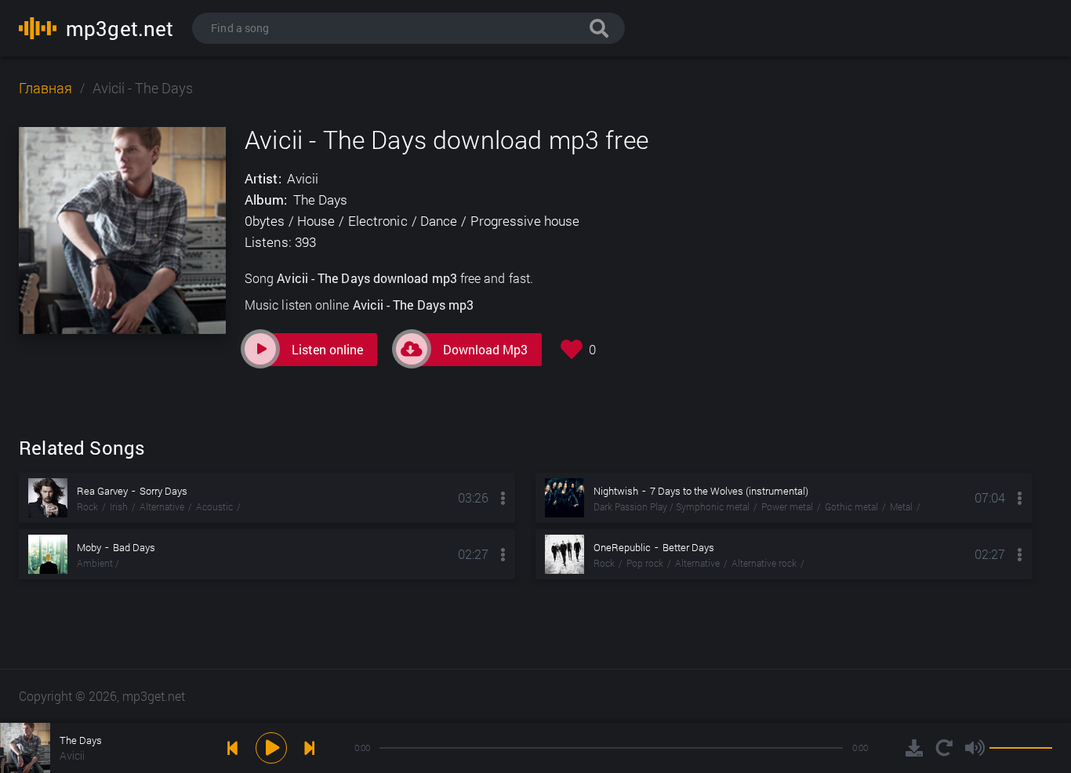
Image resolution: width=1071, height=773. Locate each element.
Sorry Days (163, 491)
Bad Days (134, 547)
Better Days (688, 547)
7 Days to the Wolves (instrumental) (729, 491)
